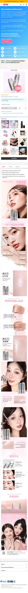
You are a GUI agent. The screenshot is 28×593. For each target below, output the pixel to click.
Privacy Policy (10, 587)
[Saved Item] (26, 4)
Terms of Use (3, 587)
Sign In (3, 100)
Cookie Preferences (18, 587)
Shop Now (21, 1)
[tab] (14, 564)
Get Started (6, 41)
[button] (13, 104)
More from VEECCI (5, 67)
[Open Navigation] (1, 4)
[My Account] (21, 4)
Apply (7, 100)
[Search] (23, 4)
